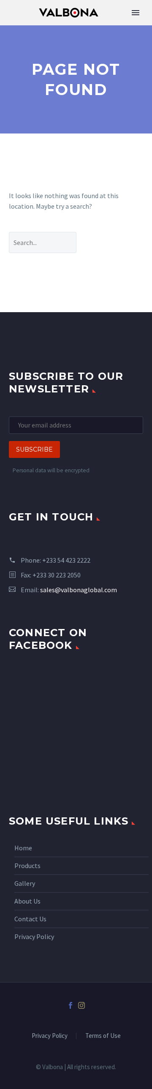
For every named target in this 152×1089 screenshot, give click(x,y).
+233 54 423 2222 (66, 560)
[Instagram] (81, 1005)
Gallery (24, 883)
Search (116, 242)
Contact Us (30, 919)
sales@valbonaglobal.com (78, 589)
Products (27, 865)
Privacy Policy (34, 936)
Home (23, 848)
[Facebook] (70, 1005)
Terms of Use (103, 1036)
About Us (27, 901)
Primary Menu (135, 12)
